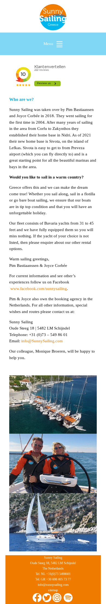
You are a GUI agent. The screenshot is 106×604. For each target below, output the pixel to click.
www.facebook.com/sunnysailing (38, 288)
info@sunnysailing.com (53, 585)
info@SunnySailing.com (42, 341)
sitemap (53, 590)
